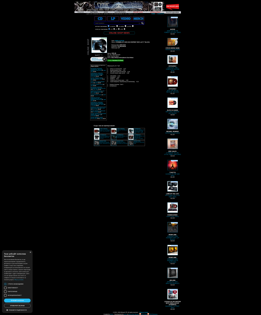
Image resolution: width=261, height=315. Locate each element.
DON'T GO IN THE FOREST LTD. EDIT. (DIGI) (172, 25)
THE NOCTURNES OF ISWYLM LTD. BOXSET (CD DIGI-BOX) (139, 137)
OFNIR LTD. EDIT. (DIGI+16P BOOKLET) (172, 276)
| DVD (121, 29)
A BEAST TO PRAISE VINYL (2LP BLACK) (105, 130)
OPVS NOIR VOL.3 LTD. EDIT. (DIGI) (172, 189)
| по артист (113, 26)
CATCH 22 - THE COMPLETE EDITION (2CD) (172, 63)
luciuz (111, 314)
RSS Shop (144, 314)
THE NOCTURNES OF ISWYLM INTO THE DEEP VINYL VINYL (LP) (139, 131)
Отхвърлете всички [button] (17, 306)
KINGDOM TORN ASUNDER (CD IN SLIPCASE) (172, 254)
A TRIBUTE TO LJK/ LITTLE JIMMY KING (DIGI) (172, 147)
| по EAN (129, 26)
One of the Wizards (134, 314)
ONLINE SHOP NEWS (119, 33)
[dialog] (17, 281)
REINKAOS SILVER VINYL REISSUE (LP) (105, 142)
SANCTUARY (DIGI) (172, 210)
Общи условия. (19, 279)
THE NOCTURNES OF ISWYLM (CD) (122, 136)
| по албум (121, 26)
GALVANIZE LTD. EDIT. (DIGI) (172, 298)
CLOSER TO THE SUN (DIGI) (172, 168)
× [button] (30, 252)
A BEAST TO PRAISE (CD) (122, 130)
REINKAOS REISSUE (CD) (139, 142)
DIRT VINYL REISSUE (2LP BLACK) (172, 106)
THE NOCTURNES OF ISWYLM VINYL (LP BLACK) (105, 136)
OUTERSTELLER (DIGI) (172, 126)
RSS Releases (153, 314)
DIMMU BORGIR (119, 40)
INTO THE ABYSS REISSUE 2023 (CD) (172, 85)
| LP (116, 29)
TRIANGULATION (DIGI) (172, 44)
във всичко (103, 26)
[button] (17, 310)
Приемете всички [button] (17, 300)
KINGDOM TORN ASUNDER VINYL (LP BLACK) (172, 231)
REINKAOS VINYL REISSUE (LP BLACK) (122, 142)
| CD (111, 29)
